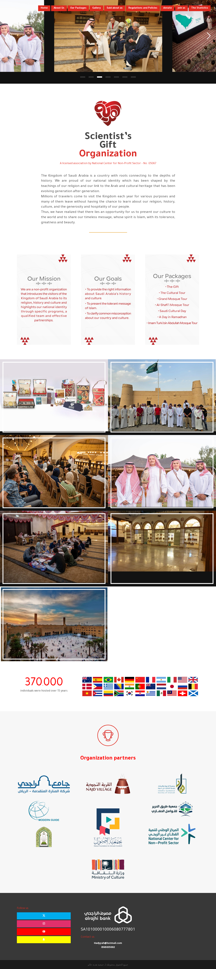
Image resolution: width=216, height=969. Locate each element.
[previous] (7, 35)
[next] (208, 35)
